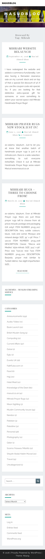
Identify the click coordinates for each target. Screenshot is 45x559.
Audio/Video (13, 322)
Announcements (14, 316)
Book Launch (13, 327)
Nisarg (26, 556)
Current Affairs (13, 344)
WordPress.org (14, 539)
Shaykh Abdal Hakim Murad (20, 454)
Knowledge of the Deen (17, 388)
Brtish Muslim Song (16, 333)
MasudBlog (9, 3)
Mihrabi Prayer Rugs (16, 399)
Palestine (11, 426)
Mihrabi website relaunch (22, 49)
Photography (13, 437)
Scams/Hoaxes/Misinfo (18, 448)
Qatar (9, 443)
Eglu (9, 355)
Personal (11, 432)
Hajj (8, 377)
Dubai (9, 349)
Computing (12, 338)
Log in (9, 522)
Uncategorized (13, 465)
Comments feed (14, 533)
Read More (23, 271)
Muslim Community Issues (19, 410)
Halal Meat (12, 382)
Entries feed (12, 528)
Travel (10, 459)
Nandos (10, 415)
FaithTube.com (13, 366)
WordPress (36, 553)
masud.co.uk (13, 393)
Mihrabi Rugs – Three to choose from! (22, 193)
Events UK (11, 360)
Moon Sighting (13, 404)
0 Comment (26, 135)
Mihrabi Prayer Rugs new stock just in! (22, 125)
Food (9, 371)
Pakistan (10, 421)
